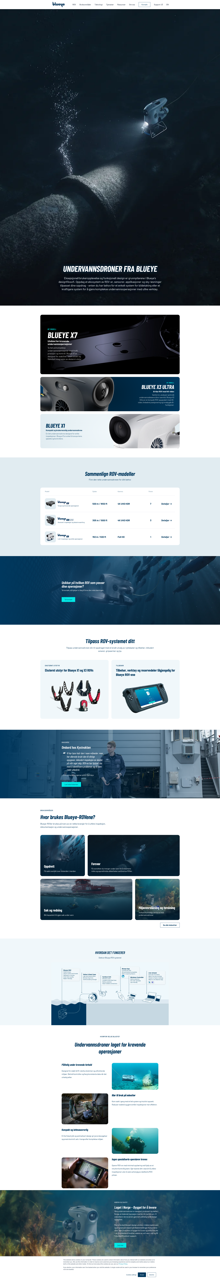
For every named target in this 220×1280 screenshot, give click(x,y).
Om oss (132, 4)
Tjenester (110, 4)
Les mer (120, 1245)
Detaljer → (166, 503)
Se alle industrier (170, 925)
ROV (74, 4)
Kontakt (144, 4)
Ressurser (121, 4)
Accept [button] (142, 1275)
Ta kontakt (68, 599)
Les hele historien (71, 784)
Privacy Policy (123, 1264)
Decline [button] (151, 1275)
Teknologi (99, 4)
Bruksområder (85, 4)
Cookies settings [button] (131, 1275)
